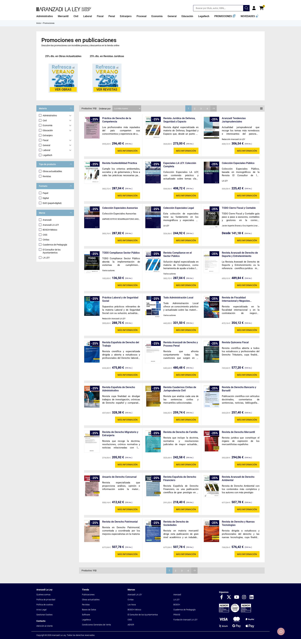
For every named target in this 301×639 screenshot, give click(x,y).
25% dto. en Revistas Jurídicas (107, 56)
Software (86, 614)
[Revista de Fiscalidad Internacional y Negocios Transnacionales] (211, 307)
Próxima (213, 108)
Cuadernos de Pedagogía (55, 244)
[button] (225, 16)
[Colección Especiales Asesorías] (92, 217)
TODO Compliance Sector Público (121, 252)
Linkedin (251, 597)
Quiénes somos (43, 594)
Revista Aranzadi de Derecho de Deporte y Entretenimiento (240, 254)
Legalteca (86, 619)
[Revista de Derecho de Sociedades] (153, 531)
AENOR (131, 624)
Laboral (46, 150)
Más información (127, 151)
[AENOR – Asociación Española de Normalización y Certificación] (235, 611)
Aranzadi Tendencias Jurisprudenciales (234, 120)
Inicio (38, 23)
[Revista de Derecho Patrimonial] (92, 531)
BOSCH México (50, 230)
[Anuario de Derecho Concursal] (92, 486)
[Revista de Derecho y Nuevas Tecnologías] (211, 531)
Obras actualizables (52, 171)
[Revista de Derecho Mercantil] (211, 441)
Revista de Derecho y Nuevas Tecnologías (238, 523)
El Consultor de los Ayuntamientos (52, 251)
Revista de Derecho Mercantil (238, 432)
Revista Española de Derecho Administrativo (118, 389)
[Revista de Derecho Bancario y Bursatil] (211, 397)
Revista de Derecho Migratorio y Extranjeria (120, 434)
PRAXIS (176, 614)
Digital (46, 198)
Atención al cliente (44, 626)
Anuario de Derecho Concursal (119, 476)
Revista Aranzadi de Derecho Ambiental (238, 478)
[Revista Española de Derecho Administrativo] (92, 397)
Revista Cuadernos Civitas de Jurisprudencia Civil (179, 389)
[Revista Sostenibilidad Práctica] (92, 172)
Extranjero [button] (126, 16)
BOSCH (176, 604)
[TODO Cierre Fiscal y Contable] (211, 217)
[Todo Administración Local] (153, 307)
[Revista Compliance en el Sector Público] (153, 262)
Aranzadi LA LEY (51, 225)
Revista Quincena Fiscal (235, 342)
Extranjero (48, 135)
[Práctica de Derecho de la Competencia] (92, 128)
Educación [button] (187, 16)
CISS (45, 235)
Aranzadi (47, 220)
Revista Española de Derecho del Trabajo (120, 344)
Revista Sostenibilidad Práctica (119, 163)
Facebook (221, 597)
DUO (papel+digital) (52, 203)
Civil (45, 120)
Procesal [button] (141, 16)
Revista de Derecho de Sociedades (176, 523)
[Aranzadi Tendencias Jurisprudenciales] (211, 128)
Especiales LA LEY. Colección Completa (179, 165)
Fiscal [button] (100, 16)
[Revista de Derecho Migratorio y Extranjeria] (92, 441)
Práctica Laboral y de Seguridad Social (120, 299)
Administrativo (50, 115)
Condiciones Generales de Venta (96, 624)
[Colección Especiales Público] (211, 172)
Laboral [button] (87, 16)
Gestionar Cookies (44, 614)
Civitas (46, 239)
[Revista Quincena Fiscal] (211, 352)
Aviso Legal (41, 609)
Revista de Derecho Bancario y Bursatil (239, 389)
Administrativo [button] (44, 16)
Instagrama (244, 597)
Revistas (47, 176)
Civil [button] (76, 16)
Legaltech (47, 155)
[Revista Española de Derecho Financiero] (153, 486)
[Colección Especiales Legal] (153, 217)
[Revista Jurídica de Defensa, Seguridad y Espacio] (153, 127)
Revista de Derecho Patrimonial (120, 521)
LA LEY (46, 257)
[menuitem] (44, 16)
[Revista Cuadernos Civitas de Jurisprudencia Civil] (153, 397)
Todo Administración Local (178, 297)
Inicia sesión (254, 8)
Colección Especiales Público (238, 163)
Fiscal (45, 140)
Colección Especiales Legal (178, 207)
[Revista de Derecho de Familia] (153, 441)
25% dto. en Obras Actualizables (63, 56)
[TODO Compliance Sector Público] (92, 262)
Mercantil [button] (63, 16)
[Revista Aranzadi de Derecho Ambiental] (211, 486)
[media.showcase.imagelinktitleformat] (63, 78)
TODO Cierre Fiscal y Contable (239, 207)
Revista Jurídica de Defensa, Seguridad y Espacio (179, 120)
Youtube (236, 597)
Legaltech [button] (203, 16)
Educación (48, 130)
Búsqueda (246, 8)
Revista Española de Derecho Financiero (179, 478)
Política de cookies (44, 604)
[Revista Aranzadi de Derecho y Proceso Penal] (153, 352)
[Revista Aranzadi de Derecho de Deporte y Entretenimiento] (211, 262)
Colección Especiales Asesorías (120, 207)
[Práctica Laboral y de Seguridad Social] (92, 306)
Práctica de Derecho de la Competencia (116, 120)
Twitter (229, 597)
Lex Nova (132, 604)
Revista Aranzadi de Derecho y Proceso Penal (180, 344)
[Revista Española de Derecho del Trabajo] (92, 352)
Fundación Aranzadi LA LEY (185, 619)
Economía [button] (157, 16)
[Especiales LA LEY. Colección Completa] (153, 172)
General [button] (172, 16)
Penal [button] (111, 16)
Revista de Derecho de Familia (180, 432)
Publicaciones (88, 594)
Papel (45, 193)
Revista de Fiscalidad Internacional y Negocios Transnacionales (236, 299)
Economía (47, 125)
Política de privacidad (45, 599)
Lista (261, 108)
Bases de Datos (89, 609)
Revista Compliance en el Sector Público (177, 254)
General (46, 145)
